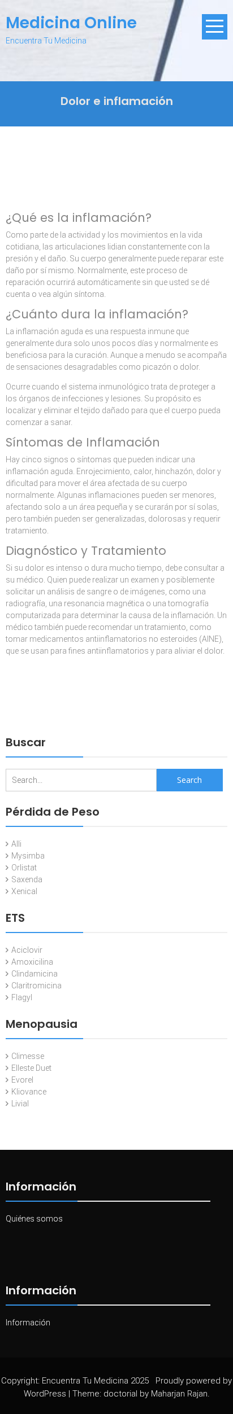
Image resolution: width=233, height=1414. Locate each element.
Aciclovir (26, 950)
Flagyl (21, 997)
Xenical (24, 891)
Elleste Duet (31, 1067)
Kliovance (28, 1091)
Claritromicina (36, 985)
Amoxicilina (32, 961)
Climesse (27, 1056)
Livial (20, 1103)
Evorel (22, 1079)
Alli (16, 843)
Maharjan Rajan (179, 1394)
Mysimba (28, 855)
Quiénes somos (34, 1218)
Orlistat (24, 867)
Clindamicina (34, 973)
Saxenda (26, 879)
